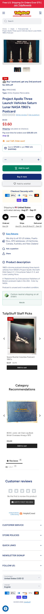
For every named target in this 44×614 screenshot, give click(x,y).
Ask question (33, 115)
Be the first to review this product (22, 496)
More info (22, 302)
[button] (22, 183)
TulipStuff (27, 602)
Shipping (6, 129)
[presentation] (4, 338)
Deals (12, 29)
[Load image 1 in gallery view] (17, 69)
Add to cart (22, 368)
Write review (21, 115)
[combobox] (22, 21)
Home (4, 29)
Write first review (23, 502)
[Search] (4, 21)
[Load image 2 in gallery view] (26, 69)
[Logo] (22, 13)
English (7, 587)
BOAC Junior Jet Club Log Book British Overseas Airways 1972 (20, 434)
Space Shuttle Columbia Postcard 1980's (20, 358)
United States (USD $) (14, 578)
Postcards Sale (23, 29)
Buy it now (22, 176)
